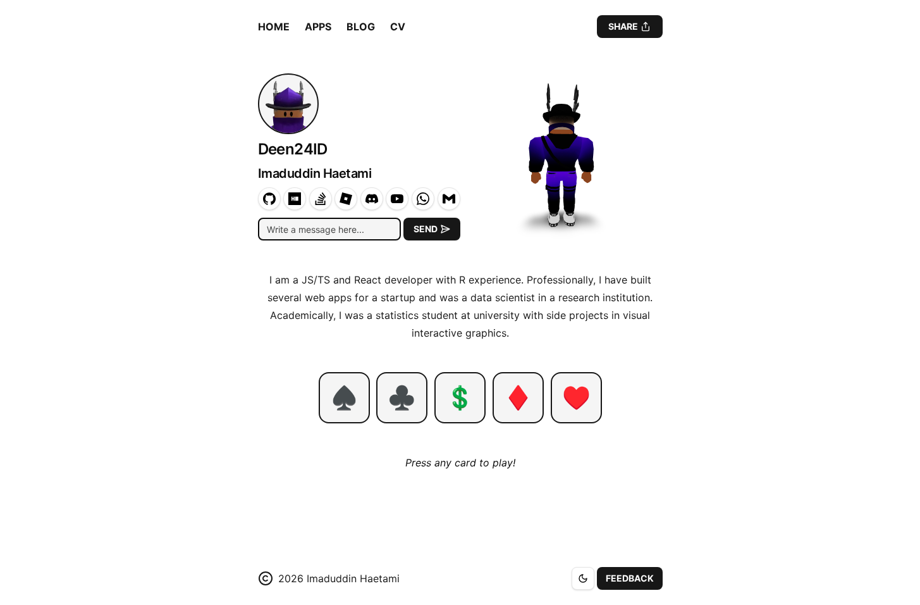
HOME (274, 26)
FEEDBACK (630, 578)
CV (397, 26)
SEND (426, 228)
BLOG (361, 26)
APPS (318, 26)
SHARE (623, 26)
